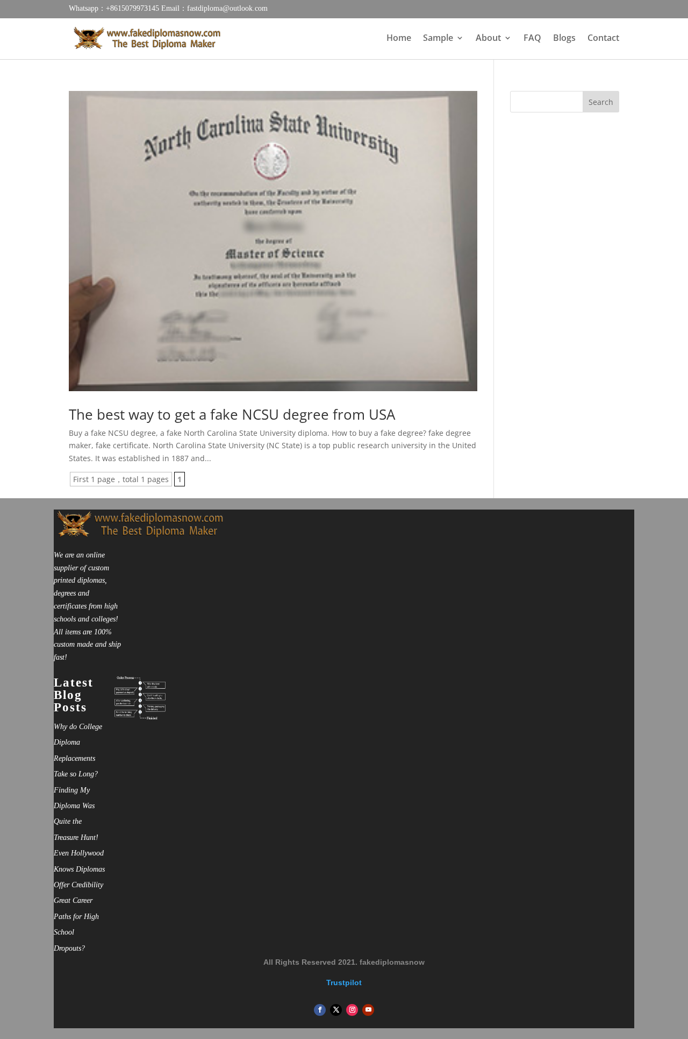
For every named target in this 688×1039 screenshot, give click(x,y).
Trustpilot (344, 982)
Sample (438, 39)
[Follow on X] (336, 1010)
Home (398, 39)
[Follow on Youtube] (368, 1010)
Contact (603, 39)
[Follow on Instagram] (352, 1010)
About (488, 39)
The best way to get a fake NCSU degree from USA (232, 414)
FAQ (532, 39)
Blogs (564, 39)
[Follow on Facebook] (320, 1010)
